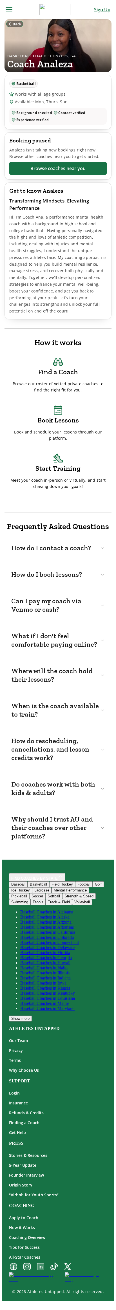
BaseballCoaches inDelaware (47, 947)
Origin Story (20, 1185)
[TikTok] (54, 1267)
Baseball (18, 884)
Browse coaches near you (58, 168)
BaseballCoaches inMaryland (47, 1008)
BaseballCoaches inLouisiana (47, 998)
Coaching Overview (27, 1237)
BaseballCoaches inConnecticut (49, 942)
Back (17, 24)
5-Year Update (22, 1165)
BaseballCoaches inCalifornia (47, 932)
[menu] (9, 9)
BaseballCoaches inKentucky (47, 993)
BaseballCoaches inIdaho (44, 967)
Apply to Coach (23, 1217)
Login (14, 1093)
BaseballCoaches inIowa (43, 983)
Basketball (38, 884)
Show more (20, 1018)
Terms (15, 1060)
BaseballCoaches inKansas (45, 988)
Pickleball (19, 896)
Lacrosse (41, 890)
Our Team (18, 1040)
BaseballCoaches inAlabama (46, 912)
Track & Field (59, 902)
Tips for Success (24, 1247)
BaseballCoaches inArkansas (47, 927)
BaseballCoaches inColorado (47, 937)
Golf (98, 884)
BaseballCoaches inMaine (44, 1003)
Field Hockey (62, 884)
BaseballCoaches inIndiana (45, 978)
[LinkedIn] (40, 1267)
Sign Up (102, 9)
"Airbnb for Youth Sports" (34, 1194)
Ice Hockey (20, 890)
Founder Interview (26, 1175)
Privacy (16, 1050)
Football (83, 884)
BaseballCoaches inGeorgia (46, 957)
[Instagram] (27, 1267)
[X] (67, 1267)
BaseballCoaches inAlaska (45, 917)
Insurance (18, 1103)
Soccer (37, 896)
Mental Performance (70, 890)
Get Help (17, 1132)
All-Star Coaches (24, 1257)
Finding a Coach (24, 1122)
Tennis (38, 902)
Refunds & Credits (26, 1112)
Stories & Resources (28, 1155)
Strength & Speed (78, 896)
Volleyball (82, 902)
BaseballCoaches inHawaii (45, 962)
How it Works (22, 1227)
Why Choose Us (24, 1070)
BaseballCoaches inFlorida (45, 952)
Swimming (19, 902)
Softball (54, 896)
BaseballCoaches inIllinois (45, 972)
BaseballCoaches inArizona (46, 922)
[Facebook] (13, 1267)
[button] (58, 548)
